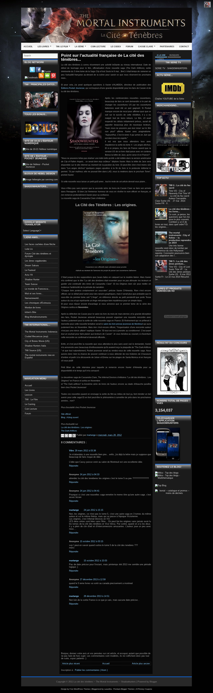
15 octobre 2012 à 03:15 (91, 541)
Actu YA (29, 275)
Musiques (174, 55)
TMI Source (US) (33, 350)
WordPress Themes (82, 689)
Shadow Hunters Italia (35, 345)
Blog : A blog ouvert (69, 417)
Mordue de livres (33, 307)
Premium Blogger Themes (124, 689)
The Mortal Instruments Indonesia (41, 331)
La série (80, 46)
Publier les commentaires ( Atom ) (91, 670)
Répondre (73, 466)
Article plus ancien (141, 663)
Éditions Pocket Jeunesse (73, 88)
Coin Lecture (98, 46)
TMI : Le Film (31, 399)
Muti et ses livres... (34, 293)
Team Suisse (31, 284)
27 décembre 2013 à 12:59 (93, 579)
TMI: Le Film (63, 46)
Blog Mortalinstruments (36, 317)
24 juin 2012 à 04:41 (89, 491)
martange (74, 510)
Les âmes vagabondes (36, 261)
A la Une (161, 55)
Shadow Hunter (32, 279)
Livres (160, 59)
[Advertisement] (42, 368)
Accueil (28, 46)
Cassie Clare (146, 46)
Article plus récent (71, 663)
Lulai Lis (29, 249)
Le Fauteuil (30, 270)
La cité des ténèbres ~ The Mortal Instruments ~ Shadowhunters (105, 681)
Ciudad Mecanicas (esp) (36, 336)
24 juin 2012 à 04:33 (89, 474)
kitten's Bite (30, 312)
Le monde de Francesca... (37, 289)
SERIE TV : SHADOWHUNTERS (171, 68)
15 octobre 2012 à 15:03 (95, 560)
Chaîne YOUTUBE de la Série (169, 98)
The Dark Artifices (69, 431)
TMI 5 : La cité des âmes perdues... (178, 262)
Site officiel (66, 414)
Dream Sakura (32, 265)
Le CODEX (116, 46)
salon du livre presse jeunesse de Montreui (123, 324)
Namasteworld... (32, 298)
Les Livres (44, 46)
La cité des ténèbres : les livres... (180, 210)
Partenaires (167, 46)
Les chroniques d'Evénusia (38, 303)
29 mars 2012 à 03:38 (85, 450)
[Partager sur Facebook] (74, 435)
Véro (71, 450)
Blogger (153, 681)
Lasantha (108, 689)
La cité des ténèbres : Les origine (76, 427)
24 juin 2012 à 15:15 (93, 510)
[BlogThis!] (66, 435)
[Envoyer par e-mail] (62, 435)
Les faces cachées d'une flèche (40, 244)
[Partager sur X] (70, 435)
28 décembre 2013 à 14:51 (96, 596)
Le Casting (30, 404)
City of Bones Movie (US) (37, 341)
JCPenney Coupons (144, 689)
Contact (184, 46)
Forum (129, 46)
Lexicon (28, 395)
